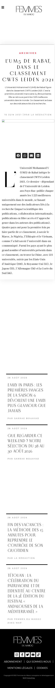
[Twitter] (27, 654)
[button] (18, 155)
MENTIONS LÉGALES (19, 668)
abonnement (13, 661)
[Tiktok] (38, 654)
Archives (28, 53)
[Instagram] (16, 654)
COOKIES (42, 668)
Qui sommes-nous (38, 661)
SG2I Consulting (29, 678)
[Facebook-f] (22, 654)
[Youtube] (33, 654)
